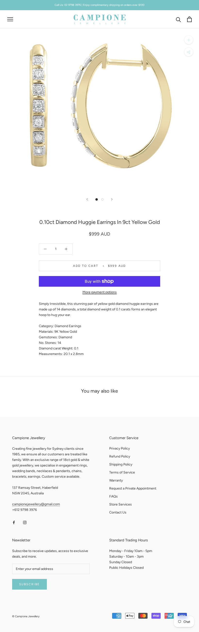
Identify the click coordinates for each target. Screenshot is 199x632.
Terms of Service (122, 472)
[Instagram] (24, 522)
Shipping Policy (120, 464)
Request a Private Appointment (132, 488)
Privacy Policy (119, 448)
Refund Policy (119, 456)
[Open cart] (189, 19)
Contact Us (117, 512)
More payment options (100, 292)
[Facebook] (14, 522)
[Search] (178, 19)
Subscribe (29, 584)
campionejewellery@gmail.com (36, 504)
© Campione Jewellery (26, 616)
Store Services (120, 504)
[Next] (112, 199)
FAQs (113, 496)
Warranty (116, 480)
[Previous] (87, 199)
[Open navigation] (10, 19)
